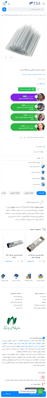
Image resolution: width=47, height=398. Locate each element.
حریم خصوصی (18, 299)
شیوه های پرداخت (17, 305)
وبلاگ (44, 299)
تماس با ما (43, 297)
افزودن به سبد (43, 261)
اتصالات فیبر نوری (27, 15)
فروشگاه (44, 302)
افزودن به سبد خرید (25, 89)
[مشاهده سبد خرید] (4, 4)
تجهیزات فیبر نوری (38, 15)
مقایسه (38, 158)
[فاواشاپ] (35, 4)
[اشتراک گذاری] (11, 57)
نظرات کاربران (29, 193)
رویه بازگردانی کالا (18, 297)
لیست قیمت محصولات (40, 305)
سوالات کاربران (14, 193)
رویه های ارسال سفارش (16, 302)
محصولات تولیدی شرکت (40, 308)
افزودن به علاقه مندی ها (34, 162)
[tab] (41, 193)
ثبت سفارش (19, 308)
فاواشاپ (20, 341)
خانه (45, 15)
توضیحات (41, 193)
